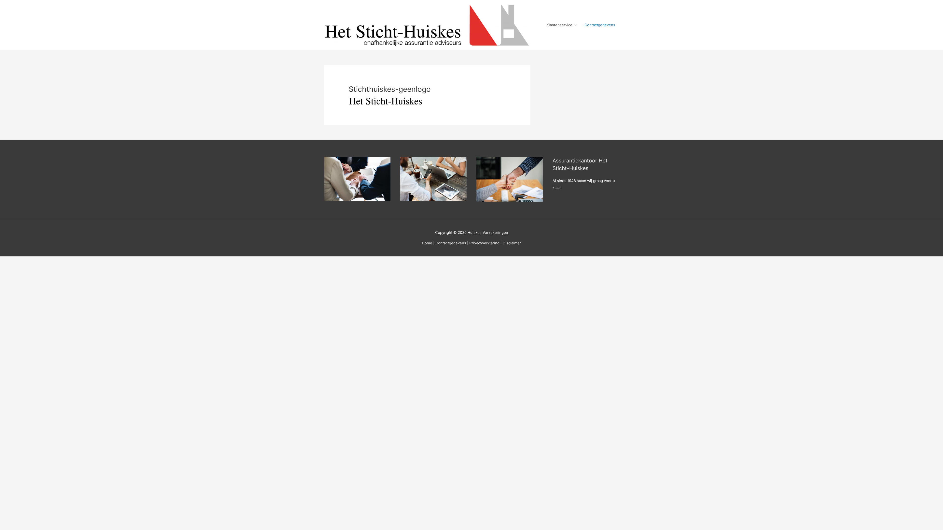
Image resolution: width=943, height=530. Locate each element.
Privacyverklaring (484, 243)
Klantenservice (559, 25)
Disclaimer (512, 243)
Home (427, 243)
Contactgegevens (599, 25)
